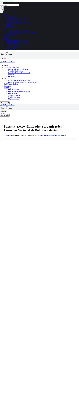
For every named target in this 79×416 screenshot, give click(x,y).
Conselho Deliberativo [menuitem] (14, 21)
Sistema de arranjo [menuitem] (13, 45)
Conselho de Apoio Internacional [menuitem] (18, 23)
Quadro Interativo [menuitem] (13, 47)
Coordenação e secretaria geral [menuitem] (17, 19)
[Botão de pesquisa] (2, 8)
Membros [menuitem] (10, 25)
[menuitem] (5, 58)
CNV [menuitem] (6, 29)
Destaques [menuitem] (7, 36)
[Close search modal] (1, 3)
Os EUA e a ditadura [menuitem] (11, 34)
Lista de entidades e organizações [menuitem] (18, 42)
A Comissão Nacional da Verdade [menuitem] (18, 30)
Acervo (2, 113)
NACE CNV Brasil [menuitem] (10, 17)
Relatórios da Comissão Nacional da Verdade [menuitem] (22, 32)
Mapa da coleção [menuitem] (12, 49)
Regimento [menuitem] (10, 27)
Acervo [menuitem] (6, 38)
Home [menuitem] (6, 16)
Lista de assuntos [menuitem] (12, 40)
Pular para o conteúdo (7, 1)
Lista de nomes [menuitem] (12, 43)
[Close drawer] (1, 12)
